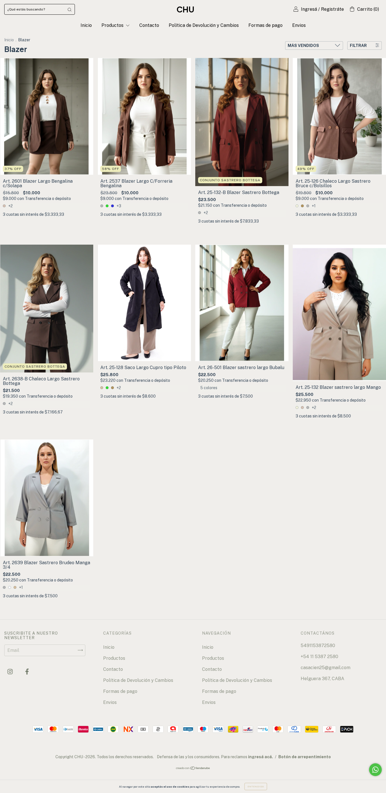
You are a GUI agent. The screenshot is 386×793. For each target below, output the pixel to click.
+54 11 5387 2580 (319, 656)
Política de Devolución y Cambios (204, 25)
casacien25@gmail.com (325, 667)
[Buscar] (69, 9)
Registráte (332, 9)
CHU (185, 9)
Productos (113, 25)
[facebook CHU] (27, 671)
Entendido (256, 786)
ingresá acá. (260, 757)
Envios (299, 25)
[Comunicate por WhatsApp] (375, 769)
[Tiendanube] (193, 768)
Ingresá (309, 9)
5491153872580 (318, 645)
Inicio (86, 25)
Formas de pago (265, 25)
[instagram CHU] (10, 671)
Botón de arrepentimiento (304, 757)
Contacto (149, 25)
